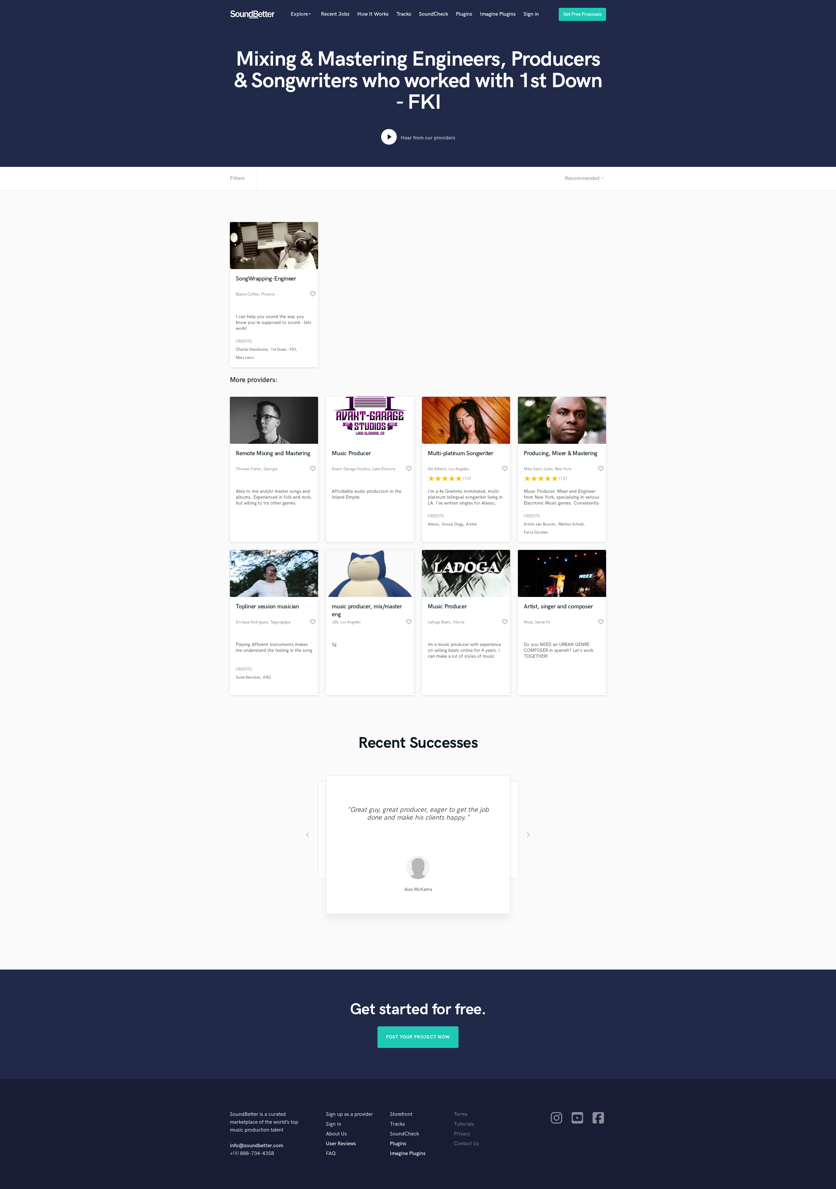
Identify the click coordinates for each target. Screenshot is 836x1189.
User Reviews (341, 1144)
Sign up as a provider (349, 1114)
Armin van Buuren (539, 524)
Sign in (531, 14)
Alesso (433, 524)
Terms (461, 1114)
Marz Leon (245, 357)
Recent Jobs (335, 14)
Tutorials (464, 1124)
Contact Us (466, 1144)
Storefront (401, 1114)
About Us (336, 1134)
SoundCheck (433, 14)
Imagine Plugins (498, 14)
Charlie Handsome (252, 349)
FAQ (331, 1153)
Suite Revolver (248, 677)
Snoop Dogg (452, 524)
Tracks (403, 14)
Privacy (462, 1134)
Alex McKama (418, 889)
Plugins (464, 14)
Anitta (471, 524)
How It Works (373, 14)
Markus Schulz (571, 524)
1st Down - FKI (283, 349)
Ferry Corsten (536, 532)
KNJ (267, 677)
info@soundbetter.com (256, 1146)
